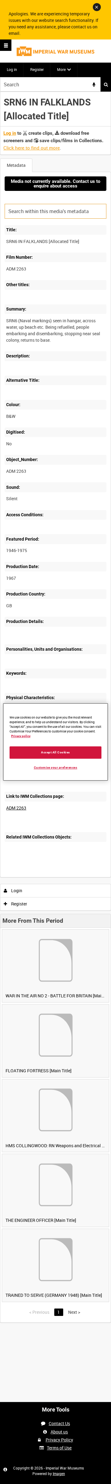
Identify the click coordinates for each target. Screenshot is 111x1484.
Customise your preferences (55, 767)
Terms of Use (59, 1448)
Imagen (59, 1473)
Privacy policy (21, 736)
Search (106, 84)
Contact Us (59, 1423)
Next (74, 1312)
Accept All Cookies (55, 752)
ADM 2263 (16, 808)
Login (16, 890)
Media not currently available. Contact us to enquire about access (55, 184)
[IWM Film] (55, 51)
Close (97, 7)
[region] (55, 742)
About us (59, 1432)
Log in (12, 69)
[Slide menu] (5, 45)
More (61, 69)
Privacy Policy (59, 1440)
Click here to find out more (31, 148)
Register (37, 69)
